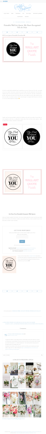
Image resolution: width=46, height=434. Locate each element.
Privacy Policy (26, 431)
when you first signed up (31, 248)
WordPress (31, 432)
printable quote (33, 310)
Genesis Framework (25, 432)
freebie (18, 310)
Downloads (39, 431)
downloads (14, 310)
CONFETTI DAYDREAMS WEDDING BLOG (17, 431)
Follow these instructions (27, 250)
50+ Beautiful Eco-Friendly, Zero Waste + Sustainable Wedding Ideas (17, 389)
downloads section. (31, 249)
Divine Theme (18, 432)
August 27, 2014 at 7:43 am (12, 335)
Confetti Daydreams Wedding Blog (23, 7)
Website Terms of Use (33, 431)
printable (28, 310)
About (1, 1)
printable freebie (32, 255)
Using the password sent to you (21, 248)
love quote (23, 310)
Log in (35, 432)
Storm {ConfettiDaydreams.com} (15, 333)
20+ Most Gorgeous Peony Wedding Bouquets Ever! (13, 418)
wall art (39, 310)
